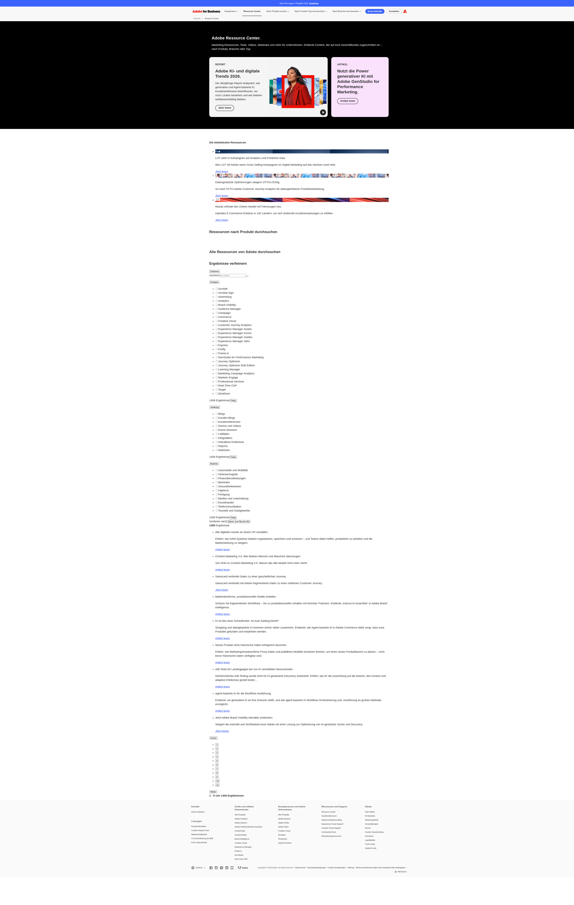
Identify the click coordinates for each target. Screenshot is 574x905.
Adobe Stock (283, 827)
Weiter (213, 792)
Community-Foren (329, 832)
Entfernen (214, 271)
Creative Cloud (241, 843)
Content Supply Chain (200, 830)
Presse (368, 828)
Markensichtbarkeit (199, 834)
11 (217, 785)
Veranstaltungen (371, 824)
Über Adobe (370, 812)
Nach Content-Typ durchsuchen (310, 11)
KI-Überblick (370, 816)
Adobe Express (241, 823)
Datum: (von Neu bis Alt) (238, 521)
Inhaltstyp (214, 407)
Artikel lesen (347, 100)
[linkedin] (226, 867)
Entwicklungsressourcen (331, 836)
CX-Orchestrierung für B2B (202, 838)
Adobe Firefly (283, 823)
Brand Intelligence (242, 839)
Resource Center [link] (252, 11)
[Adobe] (405, 11)
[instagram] (216, 867)
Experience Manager (243, 847)
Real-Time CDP (241, 859)
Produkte (214, 282)
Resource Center (328, 812)
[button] (323, 112)
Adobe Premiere (284, 843)
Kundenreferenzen (329, 816)
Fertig (233, 400)
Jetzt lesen (224, 107)
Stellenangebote (371, 820)
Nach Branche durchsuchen (345, 11)
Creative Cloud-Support (331, 828)
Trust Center (370, 844)
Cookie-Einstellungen (337, 868)
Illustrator (282, 835)
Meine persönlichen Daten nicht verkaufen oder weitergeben (380, 868)
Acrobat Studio (241, 835)
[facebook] (211, 867)
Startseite (197, 18)
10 (217, 781)
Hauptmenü (230, 11)
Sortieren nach (218, 521)
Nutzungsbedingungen (316, 868)
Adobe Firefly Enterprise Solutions (248, 827)
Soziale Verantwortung (374, 832)
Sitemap (351, 868)
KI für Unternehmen (199, 843)
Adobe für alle (370, 848)
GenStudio (239, 855)
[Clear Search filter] (247, 276)
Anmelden (394, 11)
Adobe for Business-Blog (332, 820)
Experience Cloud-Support (332, 824)
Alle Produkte (240, 815)
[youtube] (231, 867)
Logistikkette (370, 840)
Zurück (213, 738)
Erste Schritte (375, 11)
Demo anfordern (198, 812)
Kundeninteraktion (198, 826)
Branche (214, 464)
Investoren (369, 836)
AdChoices (402, 872)
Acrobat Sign (240, 831)
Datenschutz (300, 868)
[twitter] (221, 867)
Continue (314, 3)
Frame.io (238, 851)
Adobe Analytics (241, 819)
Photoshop (282, 839)
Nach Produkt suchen (277, 11)
